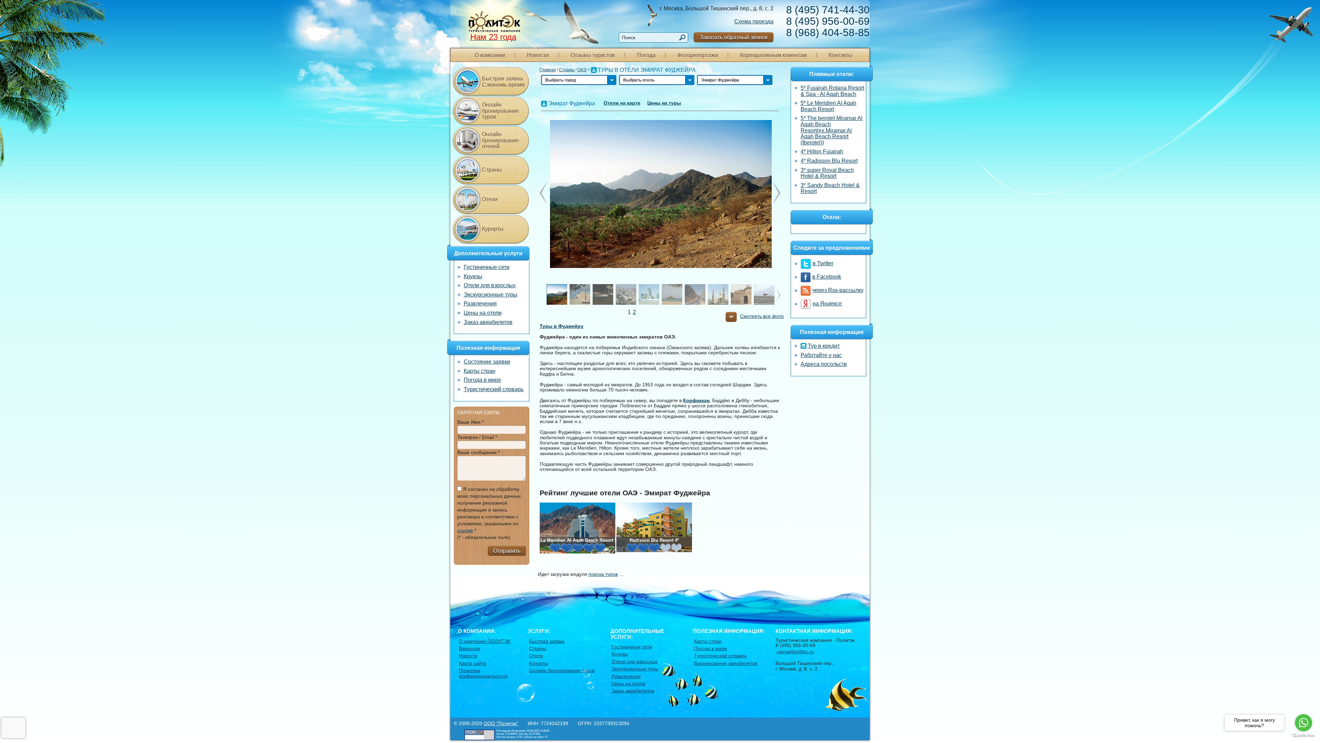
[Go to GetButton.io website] (1303, 736)
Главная (548, 69)
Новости (538, 55)
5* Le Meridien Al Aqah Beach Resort (828, 106)
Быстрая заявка (546, 641)
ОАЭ (582, 69)
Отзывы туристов (593, 55)
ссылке (465, 530)
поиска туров (603, 574)
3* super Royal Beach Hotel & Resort (827, 173)
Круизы (473, 276)
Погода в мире (482, 380)
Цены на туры (664, 103)
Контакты (840, 55)
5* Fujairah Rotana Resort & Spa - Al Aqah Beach (832, 91)
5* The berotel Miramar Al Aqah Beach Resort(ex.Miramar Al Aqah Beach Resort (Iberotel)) (831, 130)
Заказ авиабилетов (488, 322)
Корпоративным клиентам (773, 55)
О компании (490, 55)
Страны (566, 69)
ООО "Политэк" (501, 723)
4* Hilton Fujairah (822, 151)
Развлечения (480, 303)
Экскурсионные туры (490, 295)
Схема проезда (753, 21)
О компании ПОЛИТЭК (484, 641)
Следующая (543, 193)
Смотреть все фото (762, 316)
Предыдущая (776, 193)
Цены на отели (483, 313)
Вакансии (469, 648)
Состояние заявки (487, 362)
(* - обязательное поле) (483, 537)
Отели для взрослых (490, 285)
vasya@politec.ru (795, 651)
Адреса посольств (824, 364)
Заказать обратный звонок (734, 37)
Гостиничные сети (486, 267)
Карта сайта (472, 663)
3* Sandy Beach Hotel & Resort (830, 188)
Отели (489, 199)
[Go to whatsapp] (1303, 722)
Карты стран (479, 371)
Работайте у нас (821, 355)
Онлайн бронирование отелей (500, 140)
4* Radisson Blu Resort (829, 161)
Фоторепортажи (698, 55)
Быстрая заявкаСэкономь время (503, 82)
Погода (646, 55)
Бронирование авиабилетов (725, 663)
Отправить (506, 551)
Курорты (493, 229)
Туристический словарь (494, 389)
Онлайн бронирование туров (500, 111)
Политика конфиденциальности (483, 673)
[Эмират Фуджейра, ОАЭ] (660, 193)
